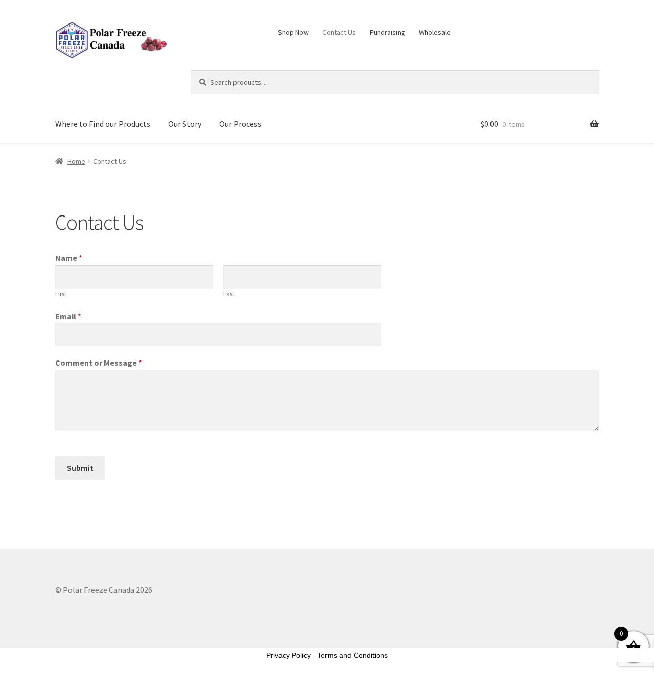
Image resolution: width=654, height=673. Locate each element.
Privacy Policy (288, 655)
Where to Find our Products (102, 123)
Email (68, 316)
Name (68, 258)
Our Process (240, 123)
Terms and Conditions (352, 655)
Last (229, 294)
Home (76, 161)
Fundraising (387, 32)
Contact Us (339, 32)
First (60, 294)
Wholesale (435, 32)
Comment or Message (98, 362)
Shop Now (293, 32)
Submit (80, 468)
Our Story (184, 123)
